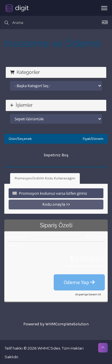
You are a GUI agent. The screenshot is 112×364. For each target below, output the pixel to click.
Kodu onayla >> (56, 204)
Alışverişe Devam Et (88, 294)
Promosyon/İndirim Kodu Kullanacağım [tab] (45, 178)
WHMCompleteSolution (67, 324)
